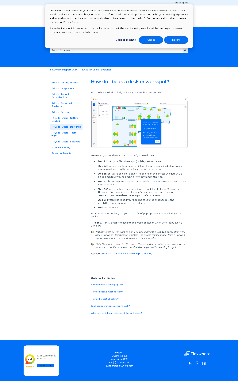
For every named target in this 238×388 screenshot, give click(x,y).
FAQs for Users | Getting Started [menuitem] (65, 119)
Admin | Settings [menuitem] (61, 112)
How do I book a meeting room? (107, 292)
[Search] (185, 50)
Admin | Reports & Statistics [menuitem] (62, 104)
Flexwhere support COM (63, 69)
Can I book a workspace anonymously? (110, 306)
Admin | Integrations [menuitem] (63, 88)
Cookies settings (126, 40)
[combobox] (116, 50)
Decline (176, 40)
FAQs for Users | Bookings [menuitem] (66, 127)
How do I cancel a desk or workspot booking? (128, 253)
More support (180, 2)
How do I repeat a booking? (105, 299)
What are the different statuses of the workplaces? (116, 313)
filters (158, 181)
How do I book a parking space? (107, 284)
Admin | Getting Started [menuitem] (65, 82)
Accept (151, 40)
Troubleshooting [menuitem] (61, 147)
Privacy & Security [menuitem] (61, 153)
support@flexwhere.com (119, 365)
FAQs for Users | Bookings (96, 69)
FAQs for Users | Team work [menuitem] (64, 134)
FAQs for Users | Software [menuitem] (66, 141)
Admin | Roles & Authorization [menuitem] (60, 96)
